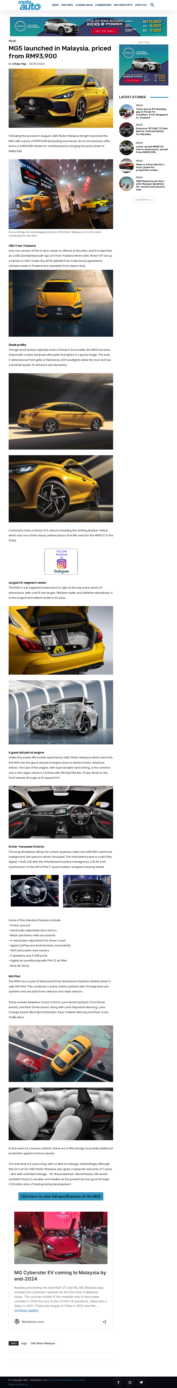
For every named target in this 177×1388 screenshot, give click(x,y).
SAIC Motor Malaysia (43, 1343)
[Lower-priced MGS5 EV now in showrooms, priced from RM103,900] (126, 147)
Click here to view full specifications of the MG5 (61, 1196)
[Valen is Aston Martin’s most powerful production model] (126, 165)
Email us (23, 1384)
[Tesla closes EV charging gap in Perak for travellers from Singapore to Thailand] (126, 111)
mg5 (24, 1343)
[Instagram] (130, 1382)
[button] (152, 5)
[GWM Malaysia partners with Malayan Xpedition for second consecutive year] (126, 183)
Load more (142, 199)
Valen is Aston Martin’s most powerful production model (150, 167)
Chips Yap (19, 63)
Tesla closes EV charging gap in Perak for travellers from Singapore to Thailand (152, 113)
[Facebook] (118, 1382)
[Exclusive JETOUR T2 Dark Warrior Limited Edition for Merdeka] (126, 129)
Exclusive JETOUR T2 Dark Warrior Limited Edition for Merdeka (152, 131)
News (12, 40)
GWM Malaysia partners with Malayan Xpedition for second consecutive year (150, 185)
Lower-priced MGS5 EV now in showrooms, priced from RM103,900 (152, 149)
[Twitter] (141, 1382)
